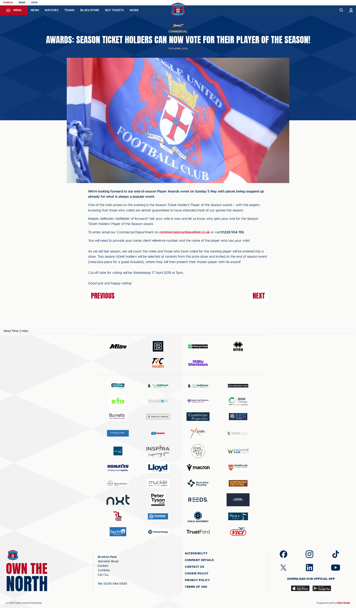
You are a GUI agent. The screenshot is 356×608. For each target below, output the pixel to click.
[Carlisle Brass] (157, 416)
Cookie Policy (197, 573)
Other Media (343, 603)
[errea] (238, 346)
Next (259, 296)
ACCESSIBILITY (196, 553)
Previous (103, 296)
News (35, 10)
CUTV (34, 2)
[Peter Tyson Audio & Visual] (157, 499)
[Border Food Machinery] (198, 401)
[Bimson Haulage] (157, 401)
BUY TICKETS (114, 10)
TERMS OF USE (196, 587)
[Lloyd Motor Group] (157, 468)
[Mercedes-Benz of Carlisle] (117, 483)
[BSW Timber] (238, 401)
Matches (51, 10)
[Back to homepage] (178, 9)
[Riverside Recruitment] (238, 499)
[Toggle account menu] (351, 10)
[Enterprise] (198, 346)
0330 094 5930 (112, 583)
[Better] (117, 401)
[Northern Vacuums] (238, 483)
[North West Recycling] (198, 483)
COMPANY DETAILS (199, 560)
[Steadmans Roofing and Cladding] (157, 516)
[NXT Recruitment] (117, 500)
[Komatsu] (117, 467)
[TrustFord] (198, 532)
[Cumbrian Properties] (198, 416)
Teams (69, 10)
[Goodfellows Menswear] (117, 433)
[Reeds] (198, 499)
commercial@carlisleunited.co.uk (184, 232)
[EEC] (238, 416)
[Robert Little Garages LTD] (117, 516)
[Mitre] (117, 346)
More (134, 10)
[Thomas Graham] (157, 532)
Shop (22, 2)
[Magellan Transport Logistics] (238, 468)
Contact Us (194, 566)
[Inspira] (157, 451)
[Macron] (198, 467)
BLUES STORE (89, 10)
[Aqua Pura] (117, 386)
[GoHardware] (157, 433)
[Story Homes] (238, 516)
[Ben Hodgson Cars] (238, 385)
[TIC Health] (157, 363)
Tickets (8, 2)
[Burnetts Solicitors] (117, 416)
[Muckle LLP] (157, 483)
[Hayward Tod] (117, 451)
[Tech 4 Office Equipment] (117, 532)
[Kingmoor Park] (238, 451)
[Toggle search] (341, 10)
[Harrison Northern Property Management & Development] (238, 433)
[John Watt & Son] (198, 451)
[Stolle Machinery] (198, 516)
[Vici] (238, 532)
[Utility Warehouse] (198, 363)
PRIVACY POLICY (197, 580)
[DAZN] (157, 346)
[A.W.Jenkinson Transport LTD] (157, 385)
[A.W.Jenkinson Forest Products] (198, 385)
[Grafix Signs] (198, 433)
